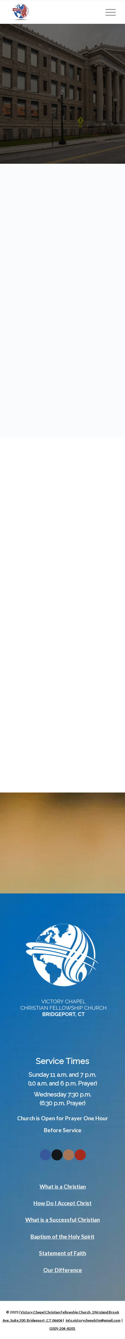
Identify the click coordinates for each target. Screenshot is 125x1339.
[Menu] (108, 12)
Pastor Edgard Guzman (50, 588)
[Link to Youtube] (80, 1154)
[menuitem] (108, 12)
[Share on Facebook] (45, 1154)
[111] (51, 12)
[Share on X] (57, 1154)
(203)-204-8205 (62, 1328)
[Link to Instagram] (68, 1154)
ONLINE (70, 199)
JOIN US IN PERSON (62, 185)
